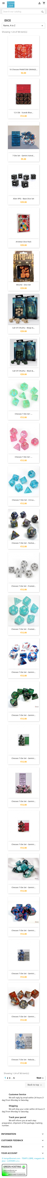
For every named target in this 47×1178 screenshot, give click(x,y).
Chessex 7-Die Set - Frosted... (23, 586)
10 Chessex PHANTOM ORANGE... (23, 69)
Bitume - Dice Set (23, 285)
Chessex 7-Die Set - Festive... (23, 543)
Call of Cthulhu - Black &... (23, 371)
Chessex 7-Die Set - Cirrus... (23, 500)
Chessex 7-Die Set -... (23, 414)
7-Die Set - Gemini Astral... (24, 155)
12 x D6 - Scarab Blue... (23, 112)
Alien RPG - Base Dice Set (23, 198)
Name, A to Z (23, 25)
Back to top (35, 1085)
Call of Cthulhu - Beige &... (23, 328)
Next (40, 1078)
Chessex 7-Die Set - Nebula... (23, 1059)
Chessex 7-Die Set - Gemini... (24, 672)
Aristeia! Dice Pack (23, 241)
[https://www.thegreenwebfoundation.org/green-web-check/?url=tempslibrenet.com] (14, 1169)
